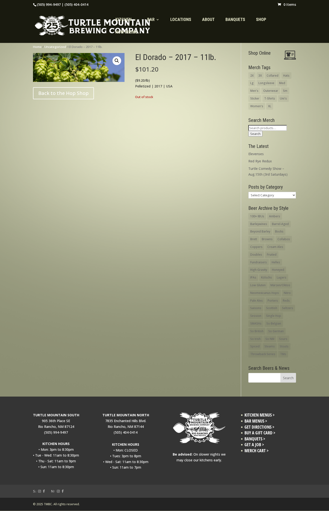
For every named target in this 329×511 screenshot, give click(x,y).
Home (37, 47)
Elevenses (256, 154)
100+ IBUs (257, 216)
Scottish (271, 308)
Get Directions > (259, 427)
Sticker (254, 98)
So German (276, 331)
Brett (253, 239)
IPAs (253, 277)
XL (269, 106)
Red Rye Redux (260, 161)
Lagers (281, 277)
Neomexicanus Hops (264, 293)
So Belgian (273, 323)
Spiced (255, 346)
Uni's (283, 98)
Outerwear (270, 91)
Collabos (283, 239)
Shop (261, 20)
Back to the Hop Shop (63, 93)
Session (255, 316)
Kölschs (266, 277)
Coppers (256, 247)
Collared (272, 75)
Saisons (255, 308)
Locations (180, 20)
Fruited (271, 254)
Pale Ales (256, 301)
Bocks (279, 231)
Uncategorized (55, 47)
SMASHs (256, 323)
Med (282, 83)
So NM (269, 339)
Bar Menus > (255, 421)
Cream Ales (275, 247)
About (208, 20)
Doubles (256, 254)
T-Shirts (269, 98)
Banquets (235, 20)
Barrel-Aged (280, 224)
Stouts (284, 346)
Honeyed (278, 270)
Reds (286, 301)
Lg (252, 83)
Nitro (287, 293)
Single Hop (273, 316)
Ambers (274, 216)
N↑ (53, 491)
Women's (256, 106)
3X (260, 75)
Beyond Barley (260, 231)
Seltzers (287, 308)
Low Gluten (258, 285)
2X (252, 75)
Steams (269, 346)
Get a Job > (254, 444)
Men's (254, 91)
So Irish (255, 339)
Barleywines (258, 224)
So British (256, 331)
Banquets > (254, 439)
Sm (285, 91)
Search (255, 134)
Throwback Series (262, 354)
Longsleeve (266, 83)
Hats (286, 75)
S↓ (35, 491)
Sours (283, 339)
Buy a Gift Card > (259, 433)
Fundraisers (258, 262)
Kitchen (123, 20)
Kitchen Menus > (259, 415)
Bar (151, 20)
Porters (273, 301)
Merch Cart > (256, 450)
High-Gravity (258, 270)
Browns (267, 239)
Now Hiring (126, 32)
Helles (276, 262)
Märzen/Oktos (280, 285)
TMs (283, 354)
